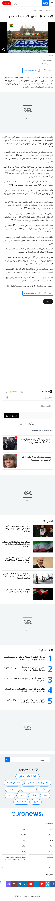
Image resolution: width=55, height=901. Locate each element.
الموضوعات (49, 823)
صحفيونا (50, 857)
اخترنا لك (47, 521)
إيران (45, 795)
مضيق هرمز (12, 789)
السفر (51, 846)
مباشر (6, 3)
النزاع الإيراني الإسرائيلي (27, 776)
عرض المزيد (48, 874)
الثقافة (23, 846)
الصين (36, 802)
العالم (40, 11)
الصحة (23, 840)
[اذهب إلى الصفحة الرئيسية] (45, 3)
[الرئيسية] (52, 10)
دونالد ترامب (28, 789)
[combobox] (27, 759)
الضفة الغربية (21, 802)
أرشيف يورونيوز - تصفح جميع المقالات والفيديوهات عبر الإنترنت (15, 858)
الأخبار (46, 11)
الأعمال (50, 835)
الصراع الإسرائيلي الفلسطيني (38, 782)
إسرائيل (44, 789)
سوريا (22, 795)
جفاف (34, 795)
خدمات (50, 867)
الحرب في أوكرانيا (13, 782)
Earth (23, 835)
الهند (34, 11)
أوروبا (51, 829)
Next (51, 840)
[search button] (7, 759)
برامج (24, 851)
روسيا (10, 795)
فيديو (51, 851)
